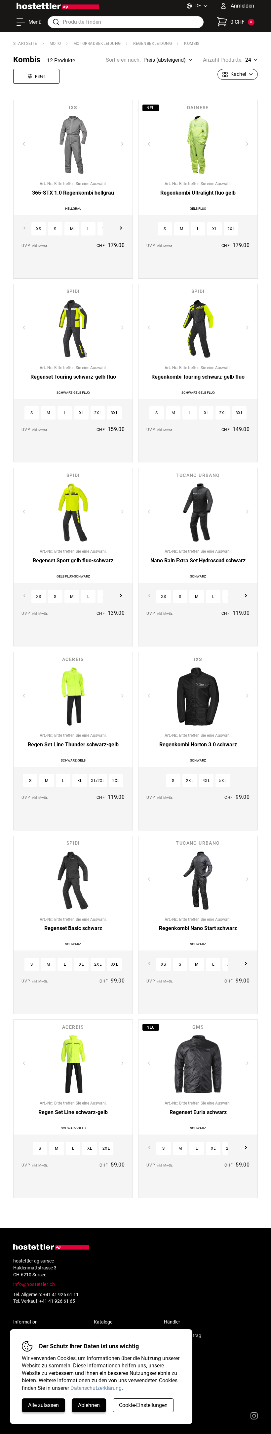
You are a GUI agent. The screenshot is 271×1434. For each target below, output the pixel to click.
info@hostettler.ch (34, 1284)
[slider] (73, 145)
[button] (38, 228)
